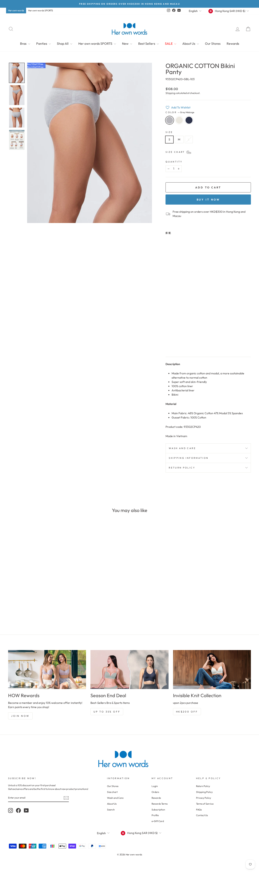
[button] (17, 73)
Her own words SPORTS (40, 10)
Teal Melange (189, 120)
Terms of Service (204, 803)
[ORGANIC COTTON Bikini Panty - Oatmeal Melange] (174, 344)
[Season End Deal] (129, 669)
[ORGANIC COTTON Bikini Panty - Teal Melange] (179, 344)
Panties (42, 43)
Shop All (63, 43)
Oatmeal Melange (179, 120)
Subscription (158, 809)
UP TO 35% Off (106, 711)
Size (169, 132)
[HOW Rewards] (47, 669)
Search (111, 809)
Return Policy (203, 786)
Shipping (170, 93)
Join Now (20, 715)
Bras (23, 43)
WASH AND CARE (182, 448)
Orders (155, 791)
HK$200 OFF (187, 711)
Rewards (233, 43)
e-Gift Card (158, 821)
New (125, 43)
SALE (169, 43)
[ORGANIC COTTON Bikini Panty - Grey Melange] (168, 344)
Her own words (16, 10)
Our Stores (213, 43)
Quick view (36, 592)
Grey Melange (170, 120)
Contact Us (202, 815)
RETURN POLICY (182, 467)
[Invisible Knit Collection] (212, 669)
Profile (155, 815)
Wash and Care (115, 797)
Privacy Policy (203, 797)
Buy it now (208, 199)
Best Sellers (147, 43)
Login (155, 786)
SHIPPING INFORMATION (188, 458)
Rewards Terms (160, 803)
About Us (189, 43)
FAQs (199, 809)
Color (180, 112)
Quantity (174, 161)
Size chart (112, 791)
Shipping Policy (204, 791)
